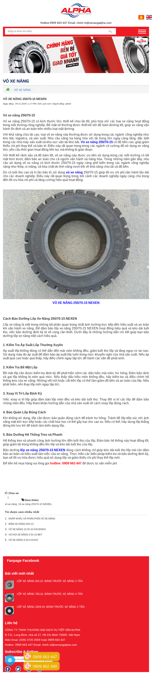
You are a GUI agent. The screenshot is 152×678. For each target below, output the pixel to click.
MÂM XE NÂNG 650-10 (21, 524)
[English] (148, 17)
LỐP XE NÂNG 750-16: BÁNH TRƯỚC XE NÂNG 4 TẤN (50, 593)
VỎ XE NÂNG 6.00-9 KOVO (23, 540)
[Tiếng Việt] (140, 17)
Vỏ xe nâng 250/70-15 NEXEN (34, 504)
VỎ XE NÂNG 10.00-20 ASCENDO (27, 529)
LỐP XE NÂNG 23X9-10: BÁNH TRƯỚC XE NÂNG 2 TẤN (50, 606)
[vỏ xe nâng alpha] (76, 54)
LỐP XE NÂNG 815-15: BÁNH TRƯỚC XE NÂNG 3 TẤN (50, 581)
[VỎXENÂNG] (76, 81)
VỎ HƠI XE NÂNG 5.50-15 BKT (25, 534)
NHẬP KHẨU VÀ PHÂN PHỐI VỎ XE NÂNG (32, 518)
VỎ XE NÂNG (22, 89)
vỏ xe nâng (11, 504)
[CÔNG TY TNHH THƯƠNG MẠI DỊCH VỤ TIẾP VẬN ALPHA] (76, 10)
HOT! (16, 498)
